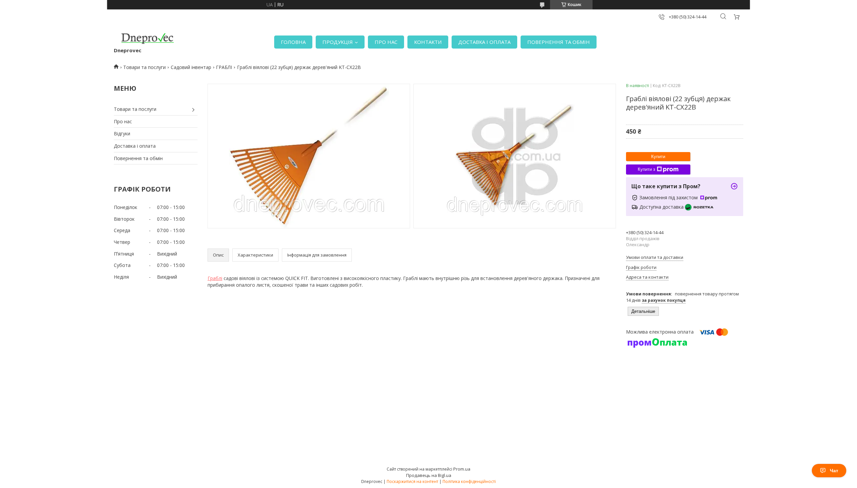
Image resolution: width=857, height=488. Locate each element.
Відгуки (122, 133)
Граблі (215, 278)
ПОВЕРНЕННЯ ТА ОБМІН (558, 42)
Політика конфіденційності (469, 481)
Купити (658, 156)
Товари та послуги (144, 67)
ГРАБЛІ (224, 67)
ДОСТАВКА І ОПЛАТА (484, 42)
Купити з (646, 169)
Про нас (123, 121)
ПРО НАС (386, 42)
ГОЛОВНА (293, 42)
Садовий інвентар (191, 67)
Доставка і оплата (135, 146)
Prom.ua (461, 469)
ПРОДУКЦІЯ (337, 42)
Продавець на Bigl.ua (428, 475)
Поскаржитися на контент (412, 481)
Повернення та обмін (138, 158)
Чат (834, 470)
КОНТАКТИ (428, 42)
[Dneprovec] (147, 38)
